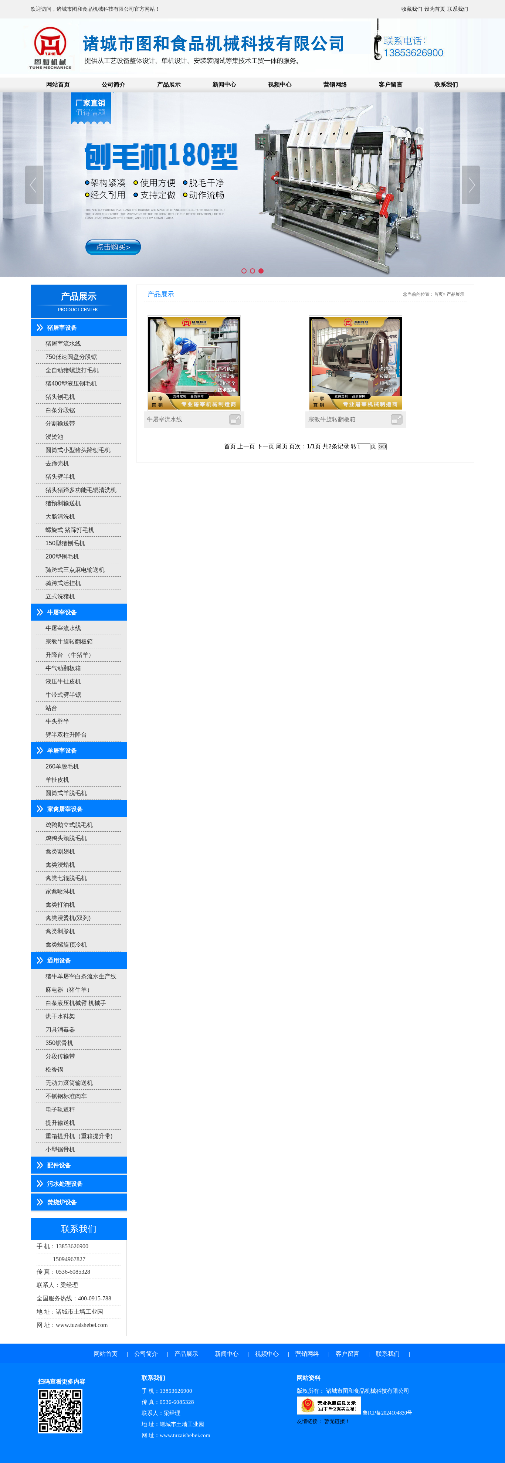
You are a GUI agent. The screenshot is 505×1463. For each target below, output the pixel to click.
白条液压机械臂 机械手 (75, 1003)
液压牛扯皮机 (63, 681)
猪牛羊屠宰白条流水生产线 (80, 976)
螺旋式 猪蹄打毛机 (69, 530)
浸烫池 (54, 437)
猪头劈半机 (60, 476)
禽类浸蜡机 (60, 865)
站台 (51, 708)
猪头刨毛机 (60, 397)
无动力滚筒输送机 (69, 1083)
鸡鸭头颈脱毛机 (66, 838)
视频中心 (280, 84)
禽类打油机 (60, 905)
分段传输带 (60, 1056)
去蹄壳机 (57, 463)
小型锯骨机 (60, 1149)
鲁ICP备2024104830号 (387, 1413)
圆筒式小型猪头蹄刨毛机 (78, 450)
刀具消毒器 (60, 1029)
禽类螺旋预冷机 (66, 944)
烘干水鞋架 (60, 1016)
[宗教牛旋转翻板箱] (355, 363)
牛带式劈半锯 (63, 695)
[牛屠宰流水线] (194, 363)
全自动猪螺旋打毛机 (72, 370)
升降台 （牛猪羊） (69, 655)
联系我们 (457, 9)
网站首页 (58, 84)
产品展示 (169, 84)
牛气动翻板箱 (63, 668)
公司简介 (113, 84)
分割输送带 (60, 423)
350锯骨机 (59, 1043)
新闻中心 (224, 84)
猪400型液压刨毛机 (71, 383)
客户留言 (391, 84)
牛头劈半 (57, 721)
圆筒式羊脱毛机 (66, 793)
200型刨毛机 (62, 556)
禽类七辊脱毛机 (66, 878)
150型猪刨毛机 (65, 543)
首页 (438, 294)
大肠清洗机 (60, 516)
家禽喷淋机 (60, 891)
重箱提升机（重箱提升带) (78, 1136)
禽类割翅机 (60, 851)
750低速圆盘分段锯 (71, 357)
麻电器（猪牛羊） (69, 990)
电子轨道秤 (60, 1109)
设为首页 (435, 9)
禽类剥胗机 (60, 931)
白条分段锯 (60, 410)
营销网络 (335, 84)
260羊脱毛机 (62, 766)
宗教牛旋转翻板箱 (69, 641)
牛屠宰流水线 (63, 628)
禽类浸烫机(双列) (68, 918)
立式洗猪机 (60, 596)
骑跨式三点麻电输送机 (75, 570)
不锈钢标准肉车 (66, 1096)
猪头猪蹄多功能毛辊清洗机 (80, 490)
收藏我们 (412, 9)
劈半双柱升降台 (66, 735)
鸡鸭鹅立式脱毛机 (69, 825)
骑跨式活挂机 (63, 583)
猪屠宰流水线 (63, 343)
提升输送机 (60, 1123)
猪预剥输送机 (63, 503)
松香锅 (54, 1069)
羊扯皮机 (57, 780)
